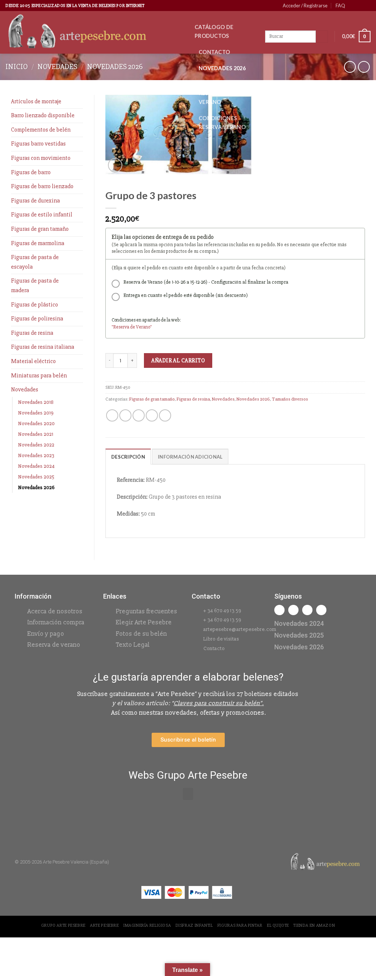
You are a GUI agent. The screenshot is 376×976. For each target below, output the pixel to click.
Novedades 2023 (36, 455)
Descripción (128, 457)
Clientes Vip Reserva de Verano (216, 93)
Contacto (214, 52)
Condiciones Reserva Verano (222, 122)
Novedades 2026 (222, 68)
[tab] (128, 456)
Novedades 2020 (36, 423)
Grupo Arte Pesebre (63, 925)
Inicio (17, 66)
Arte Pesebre (104, 925)
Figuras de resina (32, 333)
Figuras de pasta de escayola (35, 262)
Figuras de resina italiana (42, 347)
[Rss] (307, 610)
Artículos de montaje (36, 101)
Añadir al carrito (178, 360)
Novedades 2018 (36, 402)
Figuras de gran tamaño (40, 229)
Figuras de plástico (34, 304)
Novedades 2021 (35, 434)
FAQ (340, 5)
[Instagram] (293, 610)
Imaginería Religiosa (147, 925)
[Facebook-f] (279, 610)
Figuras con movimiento (40, 158)
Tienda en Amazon (314, 925)
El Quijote (278, 925)
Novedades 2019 (36, 413)
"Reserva (121, 327)
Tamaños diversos (290, 399)
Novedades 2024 (36, 466)
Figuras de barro (31, 172)
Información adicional (190, 457)
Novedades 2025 (36, 477)
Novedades (57, 66)
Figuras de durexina (35, 200)
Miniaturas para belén (39, 375)
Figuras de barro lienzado (42, 186)
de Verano (140, 327)
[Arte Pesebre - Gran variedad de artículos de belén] (95, 32)
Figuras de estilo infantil (41, 214)
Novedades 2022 (36, 445)
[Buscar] (322, 36)
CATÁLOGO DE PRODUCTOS (214, 31)
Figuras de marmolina (37, 243)
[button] (188, 794)
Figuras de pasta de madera (35, 285)
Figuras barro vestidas (38, 143)
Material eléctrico (33, 361)
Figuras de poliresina (37, 318)
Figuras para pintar (240, 925)
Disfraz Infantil (194, 925)
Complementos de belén (40, 129)
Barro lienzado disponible (43, 115)
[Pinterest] (321, 610)
